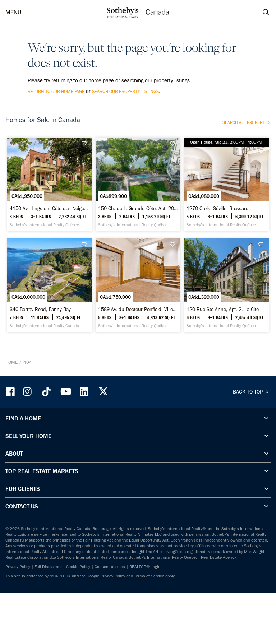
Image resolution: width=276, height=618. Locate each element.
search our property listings (125, 91)
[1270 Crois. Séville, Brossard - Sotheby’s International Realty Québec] (226, 184)
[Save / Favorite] (85, 143)
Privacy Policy (17, 566)
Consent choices (110, 566)
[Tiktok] (46, 392)
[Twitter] (103, 392)
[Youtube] (65, 392)
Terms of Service (149, 575)
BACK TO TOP (248, 392)
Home (11, 362)
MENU (13, 12)
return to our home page (56, 91)
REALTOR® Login (145, 566)
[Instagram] (28, 392)
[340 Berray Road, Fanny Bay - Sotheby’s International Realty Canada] (49, 285)
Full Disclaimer (48, 566)
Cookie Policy (78, 566)
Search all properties (246, 122)
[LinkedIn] (84, 392)
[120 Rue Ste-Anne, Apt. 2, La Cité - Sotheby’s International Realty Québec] (226, 285)
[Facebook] (11, 392)
